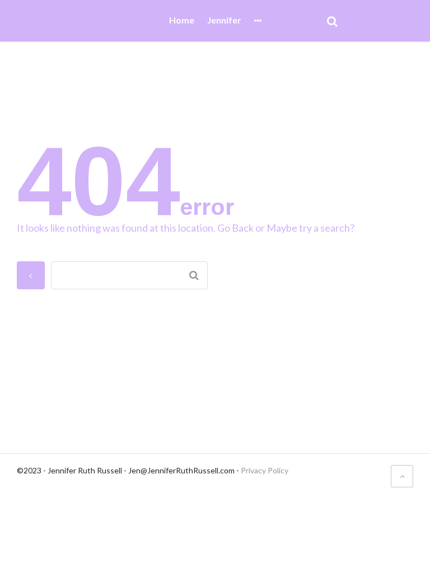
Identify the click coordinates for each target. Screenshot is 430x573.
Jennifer (224, 20)
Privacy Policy (264, 470)
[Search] (333, 20)
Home (181, 20)
